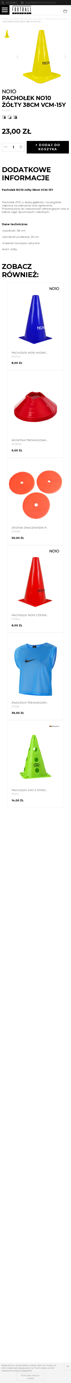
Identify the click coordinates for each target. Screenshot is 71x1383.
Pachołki (64, 19)
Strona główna (10, 19)
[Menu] (4, 10)
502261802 (11, 2)
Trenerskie (51, 19)
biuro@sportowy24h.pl (40, 2)
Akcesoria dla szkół (32, 19)
